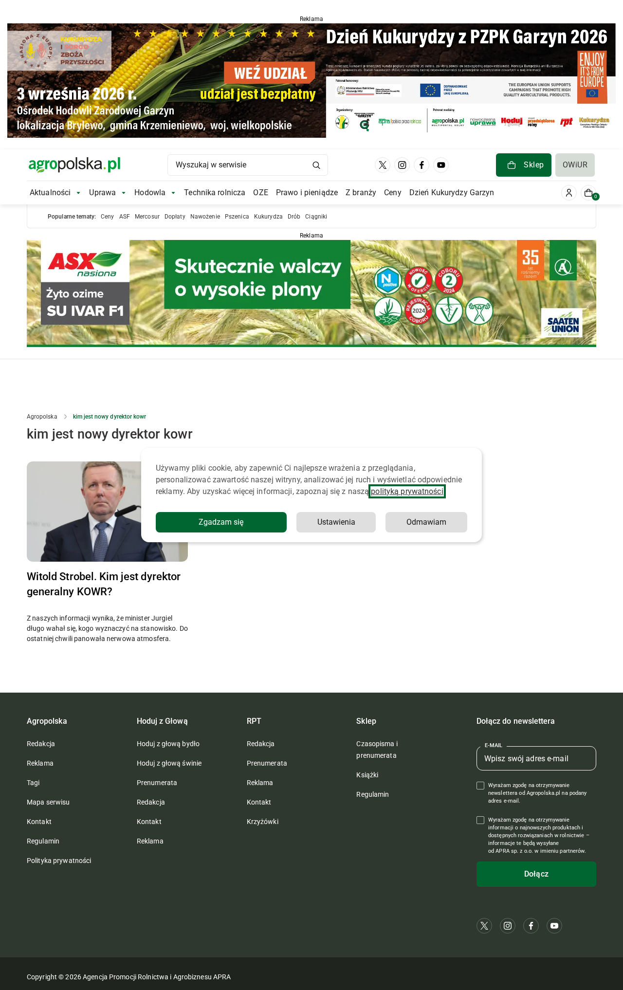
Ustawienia (336, 522)
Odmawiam (426, 522)
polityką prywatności (407, 491)
